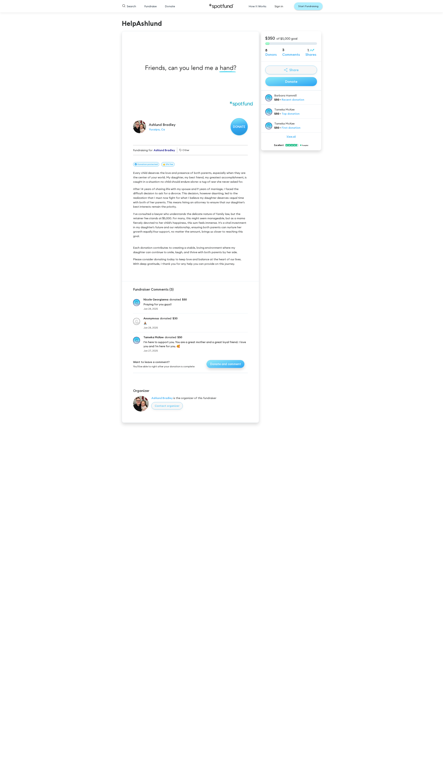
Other (185, 150)
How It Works (257, 6)
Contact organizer (167, 405)
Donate (170, 6)
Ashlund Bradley (162, 398)
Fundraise (150, 6)
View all (291, 136)
